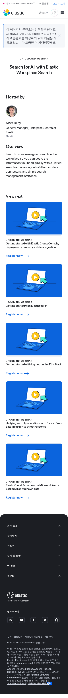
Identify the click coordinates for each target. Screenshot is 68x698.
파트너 (11, 545)
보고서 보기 (59, 3)
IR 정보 (11, 565)
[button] (59, 36)
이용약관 (18, 637)
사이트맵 (49, 637)
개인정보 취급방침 (34, 637)
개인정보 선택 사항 (37, 683)
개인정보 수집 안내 (16, 683)
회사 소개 (12, 525)
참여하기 (12, 535)
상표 (9, 637)
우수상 (11, 575)
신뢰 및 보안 (14, 555)
